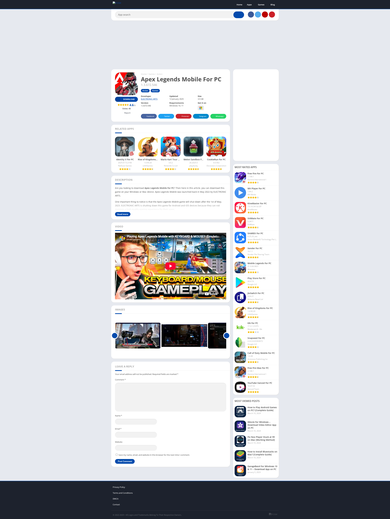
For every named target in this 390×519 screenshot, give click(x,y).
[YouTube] (265, 14)
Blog (273, 4)
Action (160, 74)
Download (129, 99)
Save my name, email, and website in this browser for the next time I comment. (154, 455)
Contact (116, 504)
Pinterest (185, 116)
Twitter (167, 116)
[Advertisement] (195, 45)
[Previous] (114, 336)
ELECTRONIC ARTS (149, 99)
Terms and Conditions (123, 493)
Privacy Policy (119, 487)
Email (118, 428)
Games (261, 4)
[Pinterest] (272, 14)
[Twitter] (258, 14)
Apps (249, 4)
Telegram (202, 116)
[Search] (238, 14)
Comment (120, 379)
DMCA (115, 498)
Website (118, 442)
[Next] (226, 336)
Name (118, 415)
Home (239, 4)
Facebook (150, 116)
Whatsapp (220, 116)
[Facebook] (251, 14)
